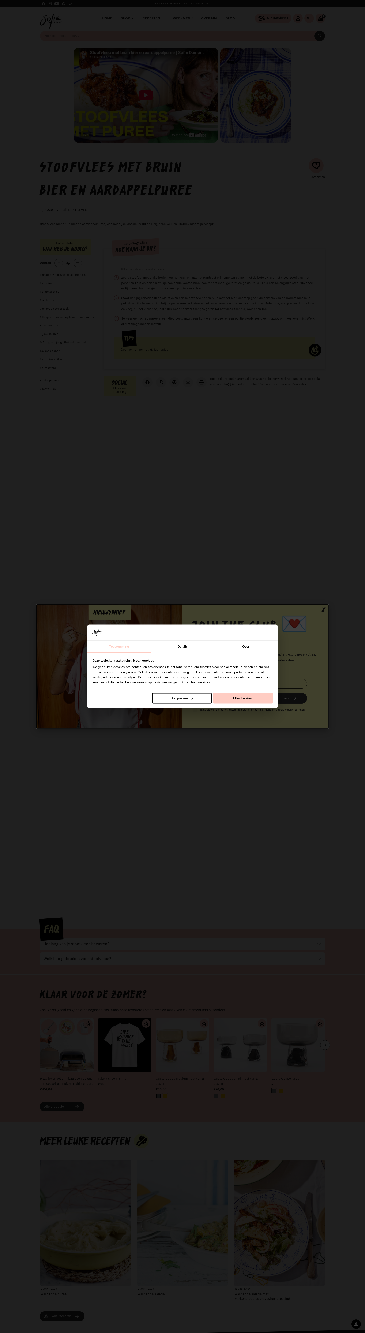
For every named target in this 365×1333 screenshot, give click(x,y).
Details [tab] (182, 646)
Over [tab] (245, 646)
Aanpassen (179, 698)
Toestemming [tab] (119, 646)
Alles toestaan (243, 698)
